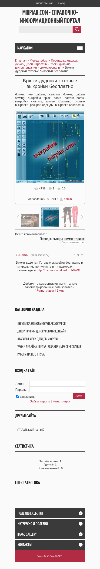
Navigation (25, 48)
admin (68, 199)
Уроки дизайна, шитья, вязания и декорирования (43, 65)
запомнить (27, 396)
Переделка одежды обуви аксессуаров (41, 323)
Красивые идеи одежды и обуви (37, 339)
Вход (61, 3)
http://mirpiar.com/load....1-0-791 (58, 270)
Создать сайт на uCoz (30, 430)
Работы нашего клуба (31, 354)
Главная (21, 60)
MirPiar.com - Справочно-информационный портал (50, 16)
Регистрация (44, 3)
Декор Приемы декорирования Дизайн (41, 331)
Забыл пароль (40, 401)
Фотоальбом (38, 60)
